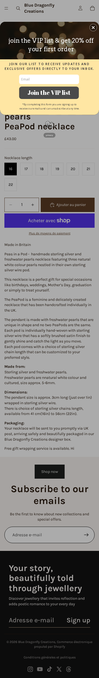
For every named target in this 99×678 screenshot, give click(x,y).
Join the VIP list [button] (49, 93)
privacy (49, 135)
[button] (93, 27)
